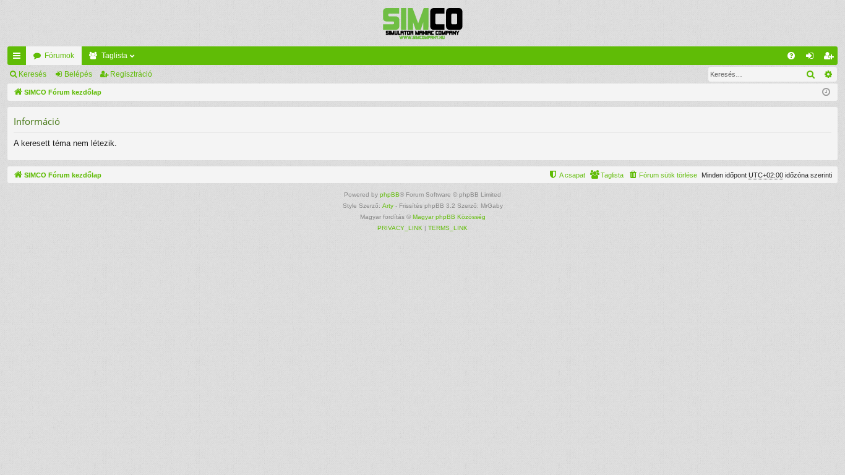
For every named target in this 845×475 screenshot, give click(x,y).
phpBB (390, 194)
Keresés (32, 74)
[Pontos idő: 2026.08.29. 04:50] (826, 92)
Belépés (78, 74)
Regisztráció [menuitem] (831, 58)
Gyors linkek (19, 58)
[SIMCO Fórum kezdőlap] (422, 23)
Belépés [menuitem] (812, 58)
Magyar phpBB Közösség (449, 216)
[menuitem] (791, 55)
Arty (387, 205)
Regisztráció (131, 74)
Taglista (114, 55)
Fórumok (59, 55)
